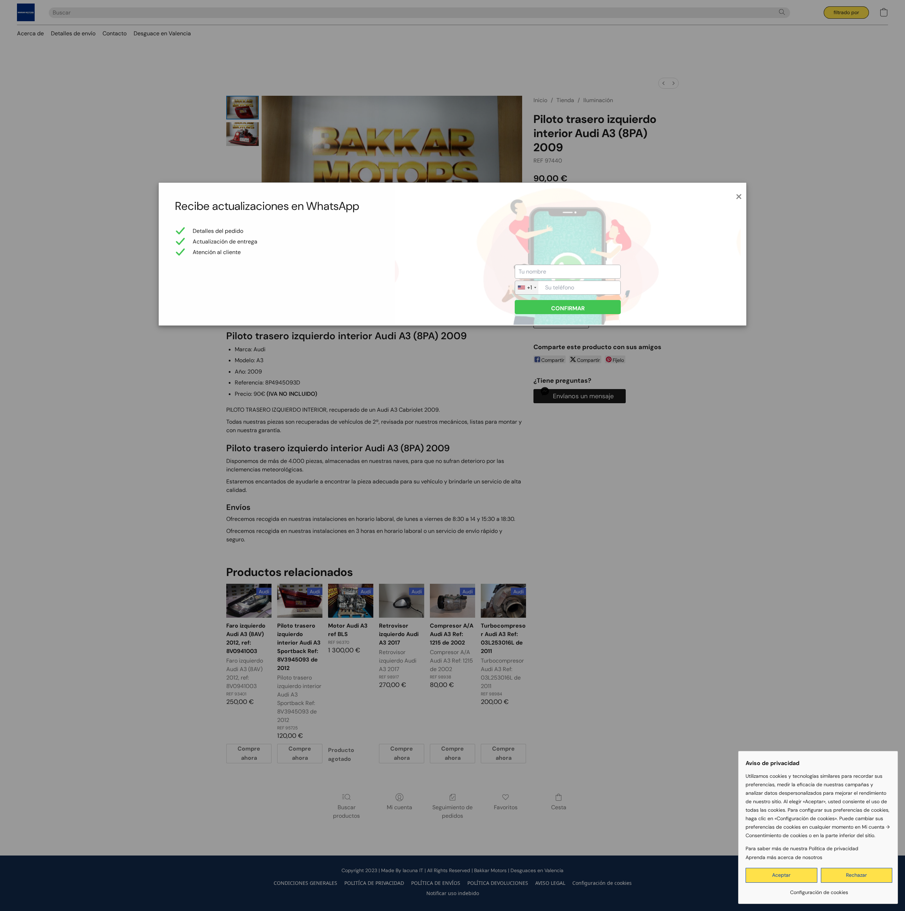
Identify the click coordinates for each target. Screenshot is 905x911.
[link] (819, 890)
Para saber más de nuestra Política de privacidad (802, 848)
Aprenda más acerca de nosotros (784, 857)
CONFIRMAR (568, 308)
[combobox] (526, 287)
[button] (781, 875)
